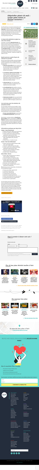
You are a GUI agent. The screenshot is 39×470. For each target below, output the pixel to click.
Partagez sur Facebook (7, 218)
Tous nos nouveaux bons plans (31, 318)
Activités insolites (5, 276)
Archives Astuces (26, 441)
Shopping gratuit (26, 413)
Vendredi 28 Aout (13, 412)
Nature (24, 400)
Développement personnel (15, 437)
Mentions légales (28, 460)
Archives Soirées (26, 434)
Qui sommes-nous (13, 401)
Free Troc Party (13, 394)
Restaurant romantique (14, 427)
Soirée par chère (26, 406)
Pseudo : (9, 244)
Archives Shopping (26, 439)
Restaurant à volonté (14, 424)
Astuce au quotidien (14, 441)
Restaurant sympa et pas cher (15, 426)
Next (36, 34)
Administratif (13, 445)
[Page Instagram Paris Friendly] (31, 1)
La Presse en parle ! (17, 460)
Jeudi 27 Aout (13, 411)
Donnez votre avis (10, 23)
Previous (24, 34)
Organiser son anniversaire (27, 408)
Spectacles (25, 395)
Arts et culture (15, 309)
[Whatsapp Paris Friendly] (34, 1)
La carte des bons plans (14, 397)
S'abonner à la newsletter (19, 384)
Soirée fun (25, 407)
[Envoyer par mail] (37, 23)
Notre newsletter (13, 400)
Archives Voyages (26, 438)
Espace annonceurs (14, 404)
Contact (12, 405)
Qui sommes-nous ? (22, 460)
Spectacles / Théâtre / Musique (5, 309)
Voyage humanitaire (26, 424)
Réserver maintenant (6, 193)
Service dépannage (14, 444)
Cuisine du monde (13, 422)
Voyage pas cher (26, 423)
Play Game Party (13, 395)
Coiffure (12, 435)
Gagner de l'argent (14, 442)
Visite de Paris (25, 397)
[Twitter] (34, 23)
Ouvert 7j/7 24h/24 (14, 446)
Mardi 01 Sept (13, 417)
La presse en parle (14, 402)
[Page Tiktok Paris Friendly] (36, 1)
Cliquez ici (20, 225)
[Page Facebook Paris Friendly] (29, 1)
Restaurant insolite (14, 423)
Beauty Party (13, 396)
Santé (12, 433)
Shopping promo (26, 414)
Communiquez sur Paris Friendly (11, 460)
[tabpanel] (30, 33)
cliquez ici (30, 60)
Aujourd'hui (12, 410)
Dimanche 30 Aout (13, 415)
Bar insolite (25, 405)
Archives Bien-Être (26, 437)
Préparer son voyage (26, 422)
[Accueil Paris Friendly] (20, 3)
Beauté (12, 434)
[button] (32, 8)
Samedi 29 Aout (13, 413)
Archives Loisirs (25, 433)
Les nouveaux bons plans (15, 399)
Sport (24, 396)
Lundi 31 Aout (13, 416)
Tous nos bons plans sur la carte (20, 330)
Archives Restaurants (26, 436)
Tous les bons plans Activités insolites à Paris (28, 285)
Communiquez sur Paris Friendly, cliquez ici (7, 230)
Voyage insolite (25, 426)
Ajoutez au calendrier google (10, 221)
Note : (19, 244)
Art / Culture (25, 399)
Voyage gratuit (25, 427)
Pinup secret (19, 463)
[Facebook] (32, 23)
